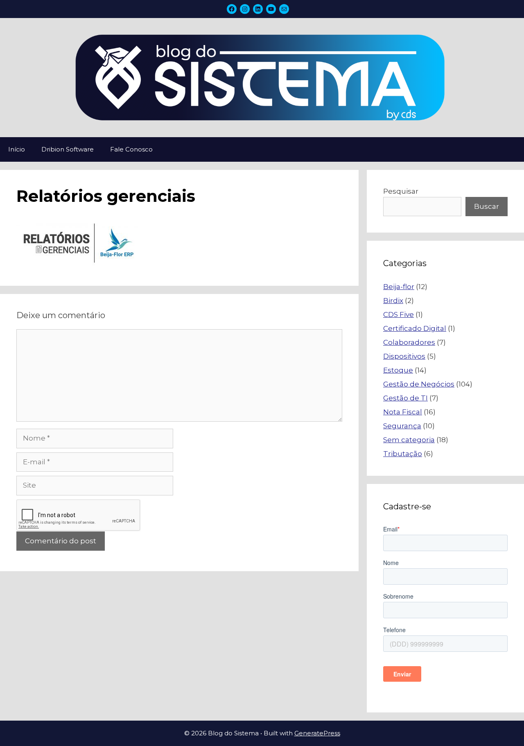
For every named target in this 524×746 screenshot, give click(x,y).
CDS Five (398, 314)
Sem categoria (409, 440)
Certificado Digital (414, 328)
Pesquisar (400, 191)
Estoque (398, 370)
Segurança (402, 426)
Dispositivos (404, 356)
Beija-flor (398, 287)
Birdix (393, 300)
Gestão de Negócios (418, 384)
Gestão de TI (405, 398)
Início (16, 149)
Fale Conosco (131, 149)
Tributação (402, 454)
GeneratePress (317, 733)
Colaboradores (409, 342)
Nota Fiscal (402, 412)
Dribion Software (67, 149)
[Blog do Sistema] (262, 77)
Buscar (486, 206)
